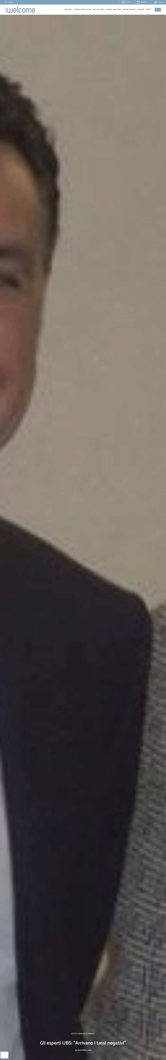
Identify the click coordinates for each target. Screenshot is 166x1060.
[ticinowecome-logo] (20, 10)
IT (156, 10)
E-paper (127, 3)
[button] (7, 2)
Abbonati (144, 2)
